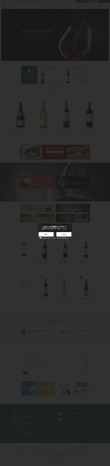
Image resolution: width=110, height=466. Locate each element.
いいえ (63, 234)
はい (46, 234)
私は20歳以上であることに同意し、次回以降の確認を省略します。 (56, 238)
